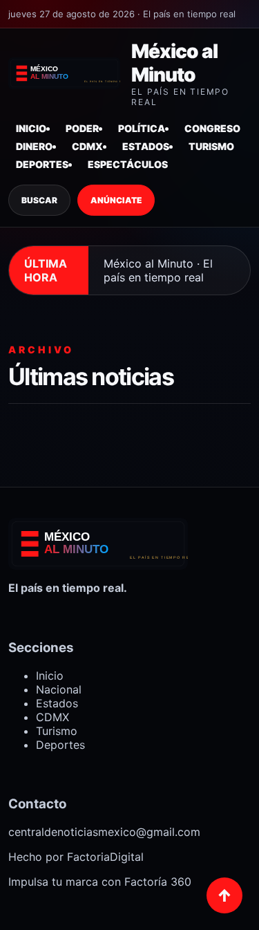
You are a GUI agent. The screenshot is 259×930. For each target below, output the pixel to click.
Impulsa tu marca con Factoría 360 (99, 882)
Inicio (31, 128)
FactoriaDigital (105, 857)
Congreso (212, 128)
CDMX (87, 146)
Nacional (58, 689)
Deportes (42, 164)
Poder (82, 128)
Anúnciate (116, 200)
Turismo (211, 146)
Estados (145, 146)
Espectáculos (128, 164)
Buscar (39, 200)
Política (141, 128)
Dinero (34, 146)
